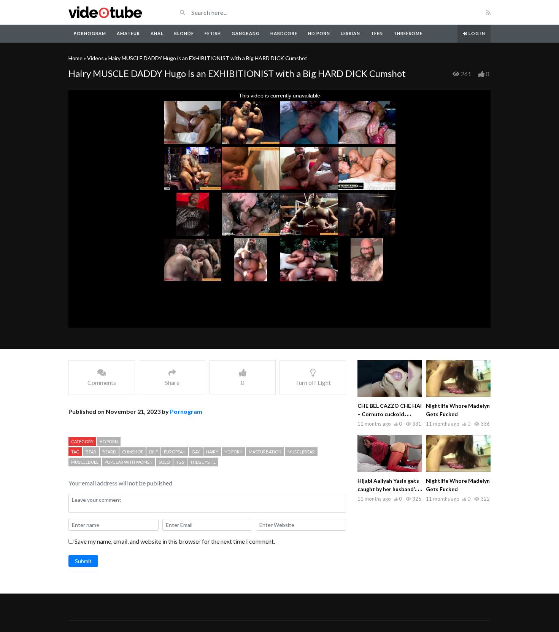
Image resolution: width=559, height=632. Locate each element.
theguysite (203, 462)
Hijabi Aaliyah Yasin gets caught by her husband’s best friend (388, 489)
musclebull (84, 462)
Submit (83, 561)
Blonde (184, 33)
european (175, 451)
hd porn (233, 451)
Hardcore (283, 33)
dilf (153, 451)
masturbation (265, 451)
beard (109, 451)
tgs (180, 462)
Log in (476, 33)
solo (164, 462)
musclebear (301, 451)
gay (196, 451)
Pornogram (90, 33)
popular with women (128, 462)
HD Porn (319, 33)
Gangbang (246, 33)
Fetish (213, 33)
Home (75, 58)
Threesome (408, 33)
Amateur (128, 33)
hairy (212, 451)
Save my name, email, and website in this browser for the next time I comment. (175, 541)
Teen (377, 33)
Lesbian (350, 33)
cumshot (132, 451)
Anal (157, 33)
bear (91, 451)
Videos (95, 58)
